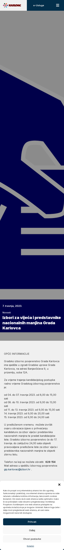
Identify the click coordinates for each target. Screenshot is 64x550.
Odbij (32, 530)
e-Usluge (38, 5)
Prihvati (32, 521)
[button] (59, 484)
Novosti (6, 312)
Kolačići (30, 546)
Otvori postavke (32, 538)
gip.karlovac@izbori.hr (17, 469)
